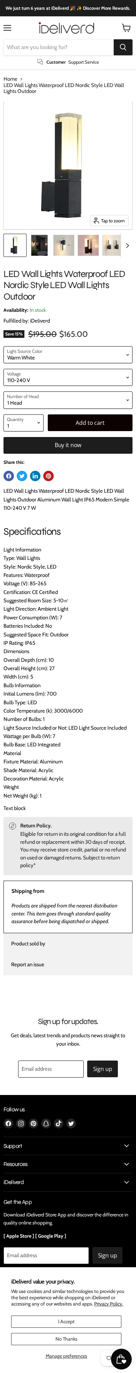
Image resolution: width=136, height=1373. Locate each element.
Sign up (102, 1069)
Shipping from (28, 891)
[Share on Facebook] (8, 476)
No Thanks (66, 1339)
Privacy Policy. (108, 1304)
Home (10, 79)
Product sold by (28, 944)
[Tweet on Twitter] (22, 476)
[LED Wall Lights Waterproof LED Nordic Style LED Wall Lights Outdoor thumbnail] (15, 245)
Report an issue (27, 964)
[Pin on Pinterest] (48, 476)
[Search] (123, 47)
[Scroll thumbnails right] (126, 246)
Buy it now (68, 445)
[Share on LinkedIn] (35, 476)
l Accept (66, 1321)
